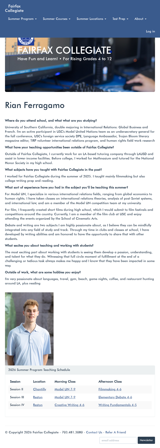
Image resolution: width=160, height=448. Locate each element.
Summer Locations (90, 19)
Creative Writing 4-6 (69, 405)
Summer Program (21, 19)
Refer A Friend (115, 432)
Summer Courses (55, 19)
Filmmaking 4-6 (110, 389)
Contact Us (94, 432)
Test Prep (119, 19)
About (139, 19)
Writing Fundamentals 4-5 (118, 405)
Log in (150, 31)
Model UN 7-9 (65, 389)
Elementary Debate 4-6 (115, 397)
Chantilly (39, 389)
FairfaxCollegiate (14, 8)
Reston (37, 397)
